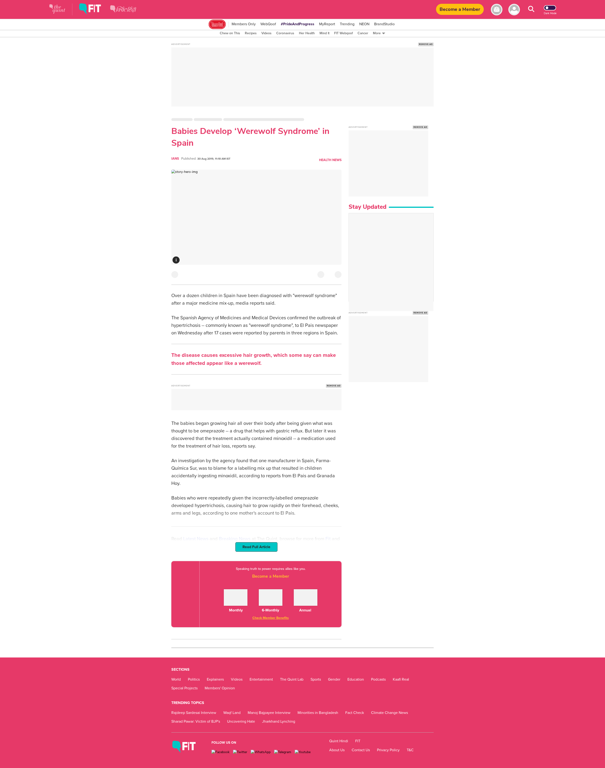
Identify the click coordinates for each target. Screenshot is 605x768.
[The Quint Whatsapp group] (261, 752)
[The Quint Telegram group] (282, 752)
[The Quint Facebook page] (220, 752)
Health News (330, 160)
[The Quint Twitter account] (240, 752)
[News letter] (496, 9)
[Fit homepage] (93, 9)
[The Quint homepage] (57, 9)
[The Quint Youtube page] (303, 752)
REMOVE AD (426, 44)
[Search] (531, 9)
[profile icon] (514, 9)
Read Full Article (256, 547)
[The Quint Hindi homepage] (123, 13)
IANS (175, 159)
